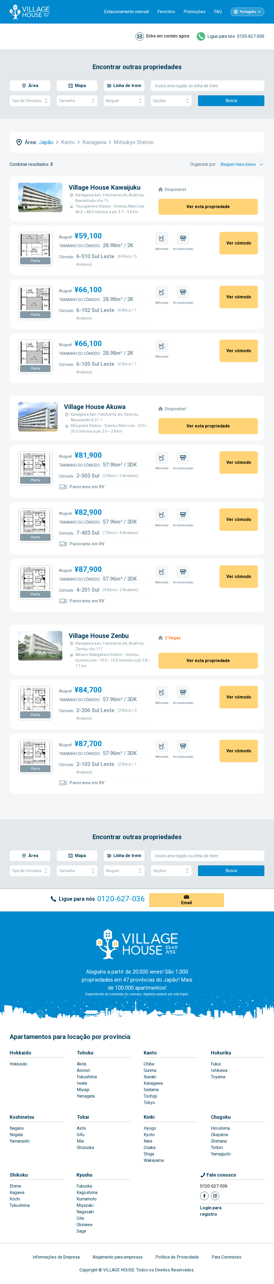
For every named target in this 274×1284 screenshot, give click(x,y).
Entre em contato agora (167, 36)
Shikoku (19, 1175)
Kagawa (17, 1192)
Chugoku (221, 1117)
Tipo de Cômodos (26, 101)
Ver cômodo (238, 243)
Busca (231, 100)
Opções (159, 101)
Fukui (216, 1064)
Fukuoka (84, 1186)
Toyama (218, 1076)
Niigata (16, 1134)
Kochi (15, 1199)
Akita (81, 1064)
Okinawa (84, 1224)
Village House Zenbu (99, 636)
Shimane (219, 1141)
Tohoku (85, 1053)
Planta (35, 261)
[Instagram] (215, 1196)
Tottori (217, 1147)
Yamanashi (19, 1141)
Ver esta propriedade (208, 206)
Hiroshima (220, 1128)
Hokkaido (20, 1053)
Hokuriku (221, 1053)
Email (186, 902)
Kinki (149, 1117)
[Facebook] (204, 1196)
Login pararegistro (211, 1211)
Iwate (82, 1083)
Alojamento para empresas (118, 1257)
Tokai (83, 1117)
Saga (81, 1231)
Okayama (219, 1134)
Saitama (151, 1089)
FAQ (218, 11)
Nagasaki (85, 1211)
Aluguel (112, 101)
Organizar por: (203, 164)
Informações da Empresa (56, 1257)
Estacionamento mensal (126, 11)
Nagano (17, 1128)
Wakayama (154, 1160)
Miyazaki (85, 1205)
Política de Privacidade (177, 1257)
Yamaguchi (221, 1154)
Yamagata (86, 1096)
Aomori (83, 1070)
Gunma (150, 1070)
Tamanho (67, 101)
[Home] (137, 944)
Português (248, 12)
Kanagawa (153, 1083)
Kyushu (84, 1175)
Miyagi (83, 1089)
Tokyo (149, 1102)
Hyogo (150, 1128)
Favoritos (166, 11)
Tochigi (150, 1096)
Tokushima (20, 1205)
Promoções (195, 11)
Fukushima (87, 1076)
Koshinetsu (22, 1117)
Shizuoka (85, 1147)
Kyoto (149, 1134)
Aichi (81, 1128)
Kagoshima (87, 1192)
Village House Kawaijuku (104, 187)
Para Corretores (226, 1257)
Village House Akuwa (94, 407)
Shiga (149, 1154)
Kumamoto (87, 1199)
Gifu (80, 1134)
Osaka (149, 1147)
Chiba (149, 1064)
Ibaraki (150, 1076)
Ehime (15, 1186)
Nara (148, 1141)
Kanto (150, 1053)
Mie (80, 1141)
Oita (80, 1218)
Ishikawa (219, 1070)
